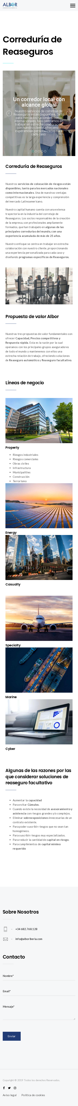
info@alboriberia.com (28, 938)
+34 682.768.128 (26, 928)
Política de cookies (33, 1095)
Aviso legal (10, 1095)
